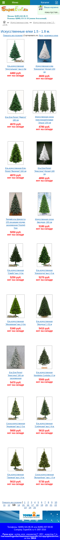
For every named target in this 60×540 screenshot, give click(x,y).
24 (30, 507)
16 (28, 505)
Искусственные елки (19, 23)
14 (19, 505)
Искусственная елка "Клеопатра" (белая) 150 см (44, 69)
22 (55, 505)
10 (56, 502)
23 (25, 507)
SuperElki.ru (28, 529)
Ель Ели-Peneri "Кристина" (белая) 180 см (44, 171)
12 (9, 505)
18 (37, 505)
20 (46, 505)
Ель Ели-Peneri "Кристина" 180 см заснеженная (16, 375)
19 (42, 505)
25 (34, 507)
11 (4, 505)
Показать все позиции (12, 35)
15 (23, 505)
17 (32, 505)
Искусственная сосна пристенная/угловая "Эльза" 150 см (44, 120)
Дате (41, 35)
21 (51, 505)
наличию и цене (51, 35)
